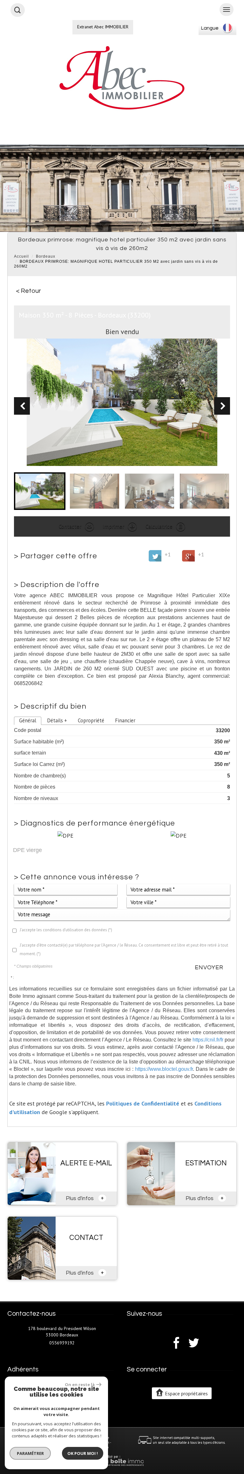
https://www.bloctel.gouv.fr (164, 1069)
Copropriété (91, 720)
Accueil (21, 256)
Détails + (57, 720)
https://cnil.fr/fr (208, 1039)
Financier (125, 720)
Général (27, 720)
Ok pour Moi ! (82, 1453)
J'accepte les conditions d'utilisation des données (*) (66, 930)
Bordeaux (45, 256)
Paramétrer (30, 1453)
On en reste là (80, 1384)
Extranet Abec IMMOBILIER (102, 27)
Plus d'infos (85, 1198)
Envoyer (209, 967)
